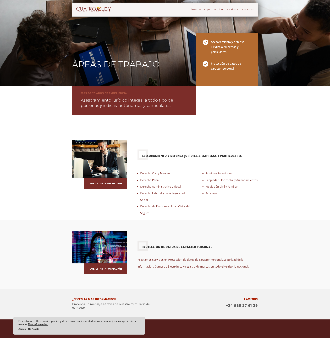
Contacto (248, 9)
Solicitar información (106, 183)
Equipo (218, 9)
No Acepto (33, 329)
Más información (38, 324)
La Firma (232, 9)
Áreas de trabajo (200, 9)
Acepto (22, 329)
